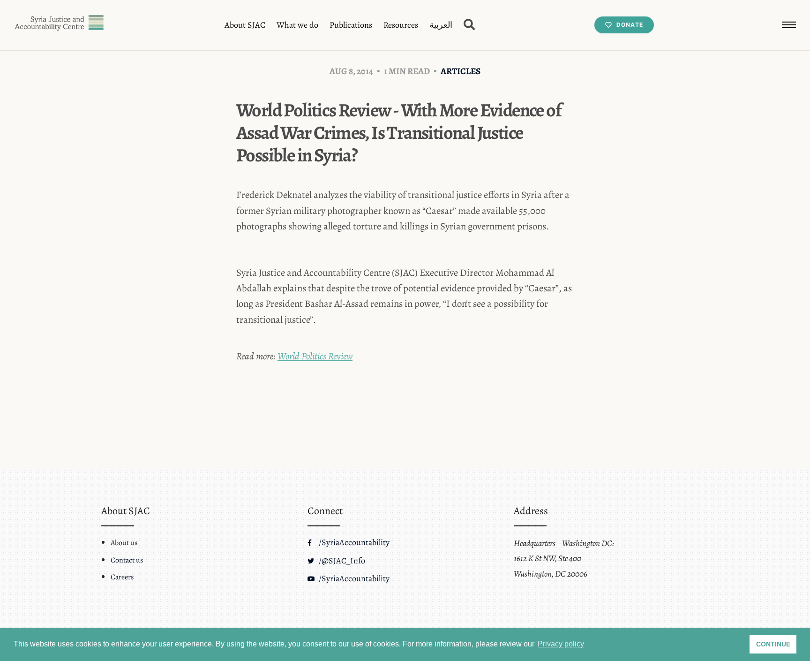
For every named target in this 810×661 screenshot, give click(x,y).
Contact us (127, 560)
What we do (297, 24)
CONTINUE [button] (773, 644)
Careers (122, 577)
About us (124, 543)
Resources (400, 24)
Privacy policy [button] (561, 644)
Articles (460, 71)
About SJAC (245, 24)
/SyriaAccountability (353, 542)
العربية (440, 24)
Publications (351, 24)
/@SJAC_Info (341, 560)
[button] (789, 25)
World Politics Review (315, 356)
